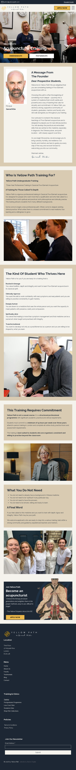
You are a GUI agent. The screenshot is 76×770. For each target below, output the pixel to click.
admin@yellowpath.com (11, 2)
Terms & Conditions (10, 725)
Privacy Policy (8, 728)
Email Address (10, 743)
